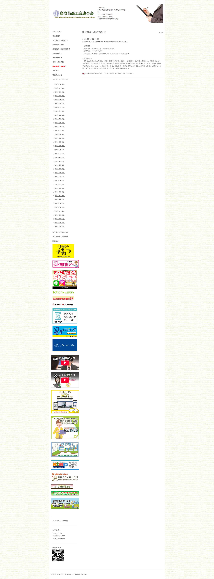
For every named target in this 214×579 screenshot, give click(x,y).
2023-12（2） (60, 192)
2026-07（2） (60, 88)
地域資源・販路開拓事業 (61, 49)
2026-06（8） (60, 92)
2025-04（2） (60, 142)
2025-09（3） (60, 123)
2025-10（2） (60, 119)
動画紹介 (56, 241)
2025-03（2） (60, 146)
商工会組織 (57, 36)
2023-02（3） (60, 226)
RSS (161, 32)
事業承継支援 (57, 58)
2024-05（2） (60, 176)
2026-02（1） (60, 107)
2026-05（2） (60, 96)
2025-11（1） (60, 115)
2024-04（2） (60, 180)
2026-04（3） (60, 99)
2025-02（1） (60, 149)
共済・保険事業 (58, 62)
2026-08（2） (60, 84)
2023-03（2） (60, 222)
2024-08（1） (60, 169)
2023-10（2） (60, 199)
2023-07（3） (60, 211)
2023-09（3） (60, 203)
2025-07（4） (60, 130)
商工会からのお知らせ (61, 232)
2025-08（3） (60, 126)
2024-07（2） (60, 172)
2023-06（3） (60, 215)
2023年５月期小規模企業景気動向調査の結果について (105, 42)
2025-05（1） (60, 138)
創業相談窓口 (57, 53)
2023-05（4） (60, 219)
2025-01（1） (60, 153)
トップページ (57, 31)
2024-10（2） (60, 165)
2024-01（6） (60, 188)
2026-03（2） (60, 103)
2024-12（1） (60, 157)
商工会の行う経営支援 (61, 40)
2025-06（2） (60, 134)
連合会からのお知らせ (61, 79)
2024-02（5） (60, 184)
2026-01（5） (60, 111)
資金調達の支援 (58, 45)
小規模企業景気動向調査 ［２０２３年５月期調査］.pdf (105, 74)
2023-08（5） (60, 207)
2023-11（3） (60, 196)
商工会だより (57, 75)
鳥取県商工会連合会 (64, 574)
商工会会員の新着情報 (61, 236)
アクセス (56, 71)
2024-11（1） (60, 161)
